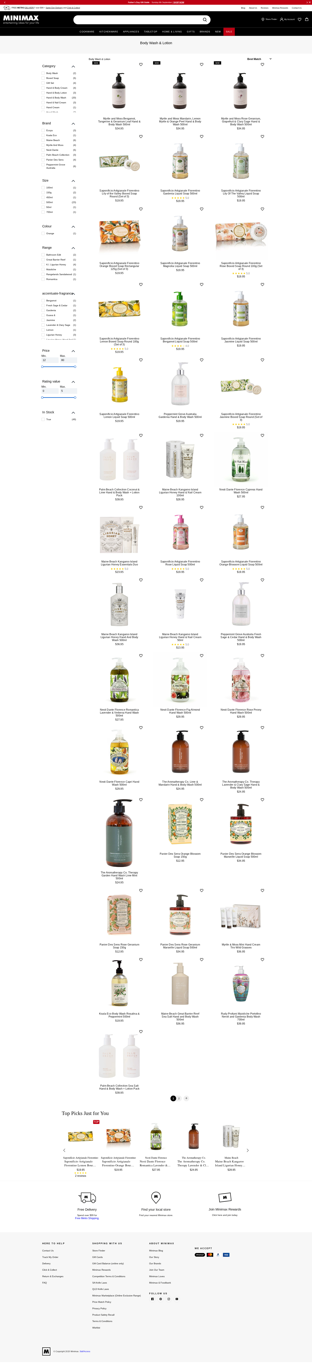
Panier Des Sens (55, 159)
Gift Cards (97, 1257)
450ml (49, 197)
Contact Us (297, 8)
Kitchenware (108, 31)
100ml (49, 187)
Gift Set (50, 83)
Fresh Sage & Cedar (56, 305)
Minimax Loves (157, 1276)
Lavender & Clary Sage (58, 325)
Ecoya (49, 130)
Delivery (46, 1263)
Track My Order (50, 1257)
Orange (50, 233)
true (48, 419)
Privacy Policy (99, 1308)
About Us (253, 8)
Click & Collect (73, 8)
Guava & (50, 315)
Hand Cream (52, 107)
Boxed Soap (52, 78)
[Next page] (186, 1098)
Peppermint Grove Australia (55, 166)
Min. (43, 355)
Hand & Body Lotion (56, 92)
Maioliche (51, 269)
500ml (49, 202)
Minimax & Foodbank (160, 1282)
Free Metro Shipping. (87, 1218)
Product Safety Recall (103, 1314)
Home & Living (172, 31)
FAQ (44, 1282)
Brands (205, 31)
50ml (48, 207)
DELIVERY (29, 8)
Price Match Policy (101, 1302)
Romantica (51, 279)
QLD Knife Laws (100, 1289)
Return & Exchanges (52, 1276)
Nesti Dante (52, 150)
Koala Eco (51, 135)
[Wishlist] (300, 19)
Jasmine (50, 320)
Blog (243, 8)
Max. (62, 355)
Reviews (264, 8)
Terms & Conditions (102, 1321)
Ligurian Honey (54, 334)
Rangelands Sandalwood (59, 274)
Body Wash (52, 73)
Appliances (131, 31)
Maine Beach (53, 140)
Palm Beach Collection (57, 155)
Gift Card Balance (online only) (108, 1263)
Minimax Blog (156, 1250)
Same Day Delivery (54, 8)
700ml (49, 212)
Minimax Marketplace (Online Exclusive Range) (116, 1295)
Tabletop (150, 31)
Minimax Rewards (280, 8)
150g (49, 192)
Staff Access (84, 1351)
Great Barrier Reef (55, 259)
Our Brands (155, 1263)
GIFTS (191, 31)
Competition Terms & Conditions (108, 1276)
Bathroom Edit (53, 254)
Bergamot (51, 300)
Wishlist (96, 1327)
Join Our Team (156, 1270)
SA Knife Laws (99, 1282)
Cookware (87, 31)
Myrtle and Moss (54, 145)
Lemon (49, 330)
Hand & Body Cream (56, 88)
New (218, 31)
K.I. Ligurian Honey (56, 264)
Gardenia (51, 310)
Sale (229, 31)
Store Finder (98, 1250)
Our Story (154, 1257)
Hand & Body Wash (56, 97)
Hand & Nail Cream (56, 102)
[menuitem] (58, 73)
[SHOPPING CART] (307, 19)
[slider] (42, 367)
